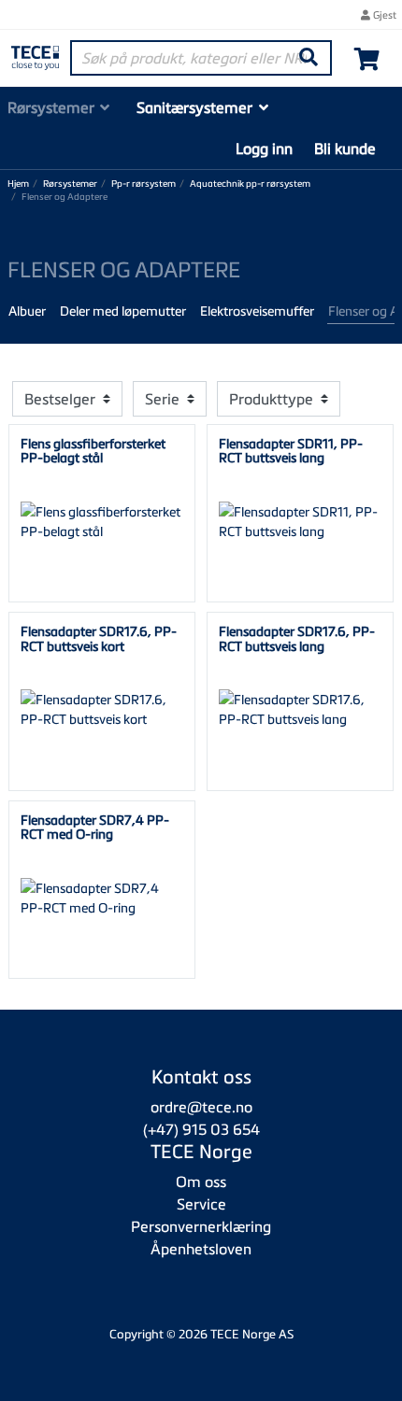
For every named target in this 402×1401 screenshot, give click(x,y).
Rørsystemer (50, 107)
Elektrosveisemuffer (257, 310)
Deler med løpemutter (123, 310)
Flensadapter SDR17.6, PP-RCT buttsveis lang (297, 638)
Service (201, 1204)
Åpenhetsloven (201, 1248)
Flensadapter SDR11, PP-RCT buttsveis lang (291, 450)
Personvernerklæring (201, 1226)
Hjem (18, 183)
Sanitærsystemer (194, 107)
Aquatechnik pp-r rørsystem (250, 183)
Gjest (383, 14)
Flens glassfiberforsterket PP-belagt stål (93, 450)
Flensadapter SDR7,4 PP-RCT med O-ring (95, 826)
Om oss (201, 1181)
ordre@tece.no (201, 1107)
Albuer (27, 310)
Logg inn (264, 148)
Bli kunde (345, 148)
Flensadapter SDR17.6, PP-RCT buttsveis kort (99, 638)
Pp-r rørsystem (143, 183)
